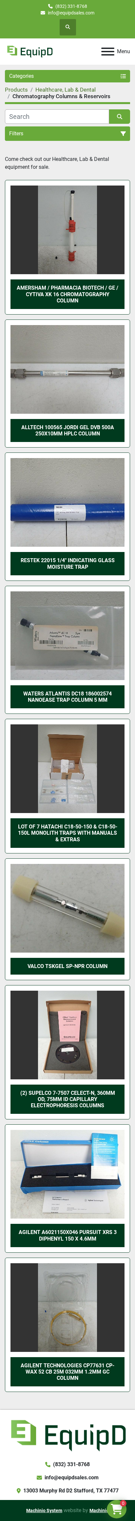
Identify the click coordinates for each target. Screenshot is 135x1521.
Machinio (99, 1510)
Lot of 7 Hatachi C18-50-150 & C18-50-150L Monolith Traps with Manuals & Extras (67, 833)
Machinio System (44, 1510)
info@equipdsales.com (71, 12)
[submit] (119, 116)
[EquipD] (67, 1435)
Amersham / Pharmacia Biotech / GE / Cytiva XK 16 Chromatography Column (67, 294)
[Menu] (107, 51)
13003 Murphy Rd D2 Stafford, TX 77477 (71, 1491)
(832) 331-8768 (71, 6)
